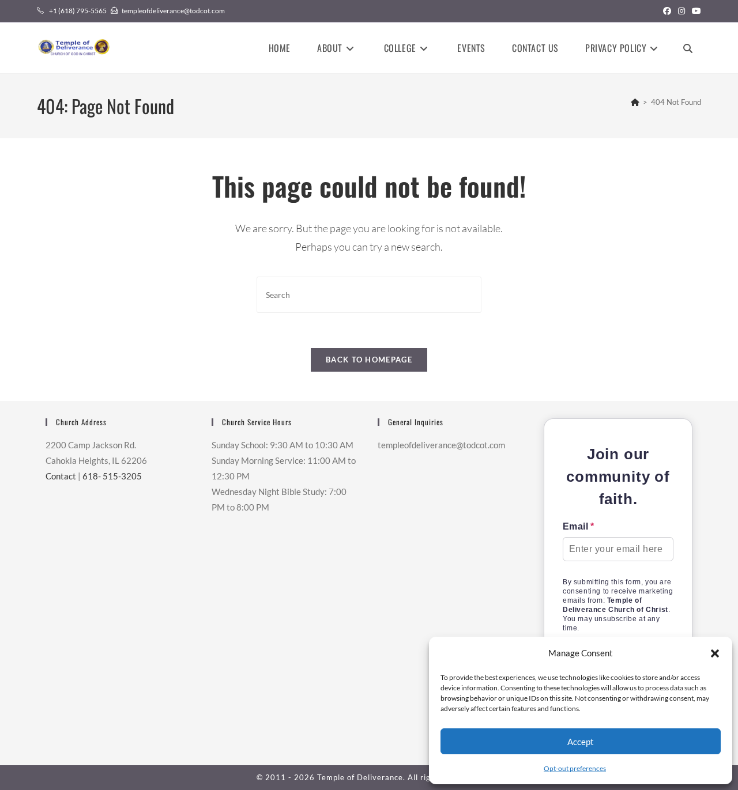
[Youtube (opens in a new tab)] (694, 11)
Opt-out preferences (575, 768)
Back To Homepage (369, 359)
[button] (715, 653)
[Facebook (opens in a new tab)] (667, 11)
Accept (580, 741)
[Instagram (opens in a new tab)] (681, 11)
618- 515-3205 (112, 476)
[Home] (635, 102)
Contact (61, 476)
